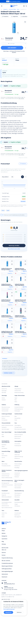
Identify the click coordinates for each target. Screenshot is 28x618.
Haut (3, 434)
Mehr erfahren (21, 98)
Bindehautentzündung (19, 392)
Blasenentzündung (18, 484)
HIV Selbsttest (17, 506)
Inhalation (4, 399)
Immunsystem (18, 441)
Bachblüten (4, 444)
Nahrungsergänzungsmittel (21, 470)
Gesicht (3, 457)
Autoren (4, 552)
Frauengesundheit (18, 427)
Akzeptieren (8, 612)
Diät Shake (4, 392)
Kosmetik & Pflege (6, 451)
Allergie (16, 386)
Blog (3, 541)
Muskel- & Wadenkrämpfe (7, 477)
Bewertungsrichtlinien (7, 566)
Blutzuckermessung (6, 407)
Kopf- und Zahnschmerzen (7, 507)
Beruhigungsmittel (5, 483)
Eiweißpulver (17, 475)
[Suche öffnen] (26, 6)
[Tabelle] (25, 176)
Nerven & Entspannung (7, 480)
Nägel (3, 436)
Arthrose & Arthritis (6, 473)
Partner (3, 555)
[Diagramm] (22, 176)
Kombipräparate (18, 445)
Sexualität (17, 500)
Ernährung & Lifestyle (7, 413)
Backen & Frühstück (6, 416)
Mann (3, 461)
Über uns (4, 549)
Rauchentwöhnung (19, 490)
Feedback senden (8, 373)
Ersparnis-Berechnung (7, 558)
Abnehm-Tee (4, 388)
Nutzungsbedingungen (7, 571)
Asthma (3, 398)
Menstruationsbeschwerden (20, 429)
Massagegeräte (18, 516)
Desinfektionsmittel (5, 493)
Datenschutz (5, 574)
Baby (16, 416)
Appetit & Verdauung (19, 456)
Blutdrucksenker (18, 436)
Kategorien (4, 536)
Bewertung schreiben (14, 245)
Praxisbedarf (5, 490)
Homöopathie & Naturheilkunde (5, 441)
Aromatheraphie (18, 513)
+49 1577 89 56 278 (8, 588)
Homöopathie (4, 448)
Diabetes (4, 404)
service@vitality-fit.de (9, 583)
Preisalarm (5, 16)
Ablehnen (19, 612)
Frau (16, 423)
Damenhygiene (18, 425)
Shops (3, 530)
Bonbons (3, 418)
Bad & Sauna (17, 514)
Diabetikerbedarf (5, 409)
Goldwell (4, 60)
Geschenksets (4, 455)
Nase (16, 399)
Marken (3, 533)
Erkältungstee (17, 410)
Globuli (3, 446)
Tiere (3, 510)
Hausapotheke (17, 418)
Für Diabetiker (4, 420)
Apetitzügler (4, 390)
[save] (25, 21)
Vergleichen (15, 16)
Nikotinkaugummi (18, 493)
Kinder (16, 420)
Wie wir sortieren (6, 560)
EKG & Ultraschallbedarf (6, 496)
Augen (16, 398)
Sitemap (4, 544)
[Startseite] (1, 9)
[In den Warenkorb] (12, 264)
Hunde (3, 514)
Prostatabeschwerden (6, 465)
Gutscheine (4, 538)
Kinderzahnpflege (18, 463)
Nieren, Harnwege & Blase (19, 481)
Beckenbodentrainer (19, 502)
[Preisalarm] (25, 48)
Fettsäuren (17, 476)
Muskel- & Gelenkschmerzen (7, 425)
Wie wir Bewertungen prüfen (14, 248)
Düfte (3, 453)
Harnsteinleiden (18, 487)
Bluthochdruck (17, 438)
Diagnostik (4, 495)
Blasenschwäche (18, 485)
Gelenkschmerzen (5, 505)
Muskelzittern (4, 486)
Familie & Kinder (18, 413)
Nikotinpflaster (17, 495)
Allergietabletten (18, 388)
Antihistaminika (18, 390)
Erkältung (17, 404)
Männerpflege (4, 463)
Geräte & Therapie (5, 475)
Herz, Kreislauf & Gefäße (20, 432)
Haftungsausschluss (7, 568)
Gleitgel (16, 504)
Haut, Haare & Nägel (6, 432)
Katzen (3, 516)
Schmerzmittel (5, 500)
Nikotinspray (17, 496)
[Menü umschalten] (2, 6)
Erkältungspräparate (19, 409)
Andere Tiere (4, 513)
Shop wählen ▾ (5, 176)
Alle (12, 176)
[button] (14, 27)
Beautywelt (9, 38)
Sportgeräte (4, 427)
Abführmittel (17, 454)
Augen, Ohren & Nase (20, 395)
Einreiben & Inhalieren (19, 407)
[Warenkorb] (24, 6)
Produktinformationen (7, 563)
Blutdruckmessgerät (19, 434)
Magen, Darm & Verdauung (18, 451)
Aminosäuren (17, 473)
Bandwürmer (17, 458)
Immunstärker (17, 443)
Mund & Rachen (18, 461)
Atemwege (4, 395)
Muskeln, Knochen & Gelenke (6, 471)
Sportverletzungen (5, 429)
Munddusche (17, 465)
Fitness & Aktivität (6, 423)
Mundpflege (17, 467)
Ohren (16, 401)
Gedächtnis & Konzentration (7, 485)
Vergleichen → (10, 273)
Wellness (17, 510)
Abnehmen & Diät (6, 386)
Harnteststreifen (5, 410)
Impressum (4, 577)
